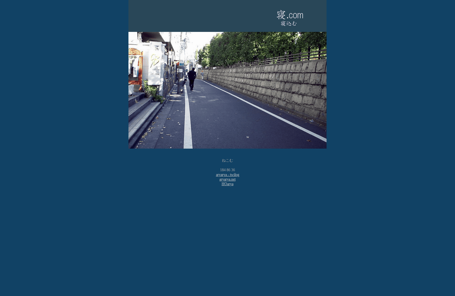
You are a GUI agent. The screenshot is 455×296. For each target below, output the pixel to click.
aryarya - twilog (227, 174)
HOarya (227, 184)
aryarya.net (227, 179)
